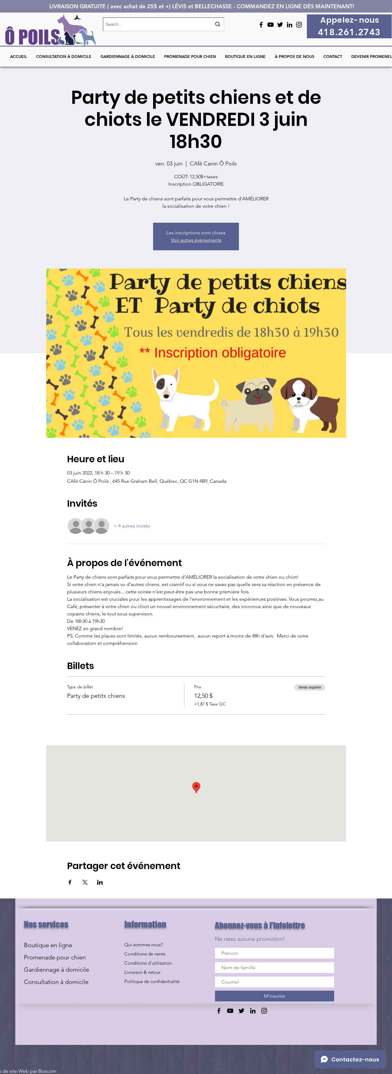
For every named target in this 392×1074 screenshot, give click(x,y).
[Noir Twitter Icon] (280, 24)
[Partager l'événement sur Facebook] (70, 882)
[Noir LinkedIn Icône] (289, 24)
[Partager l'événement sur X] (85, 882)
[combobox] (163, 24)
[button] (333, 56)
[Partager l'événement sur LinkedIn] (100, 882)
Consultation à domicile (56, 981)
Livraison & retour (142, 972)
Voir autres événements (196, 240)
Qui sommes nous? (143, 944)
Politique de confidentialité (151, 981)
